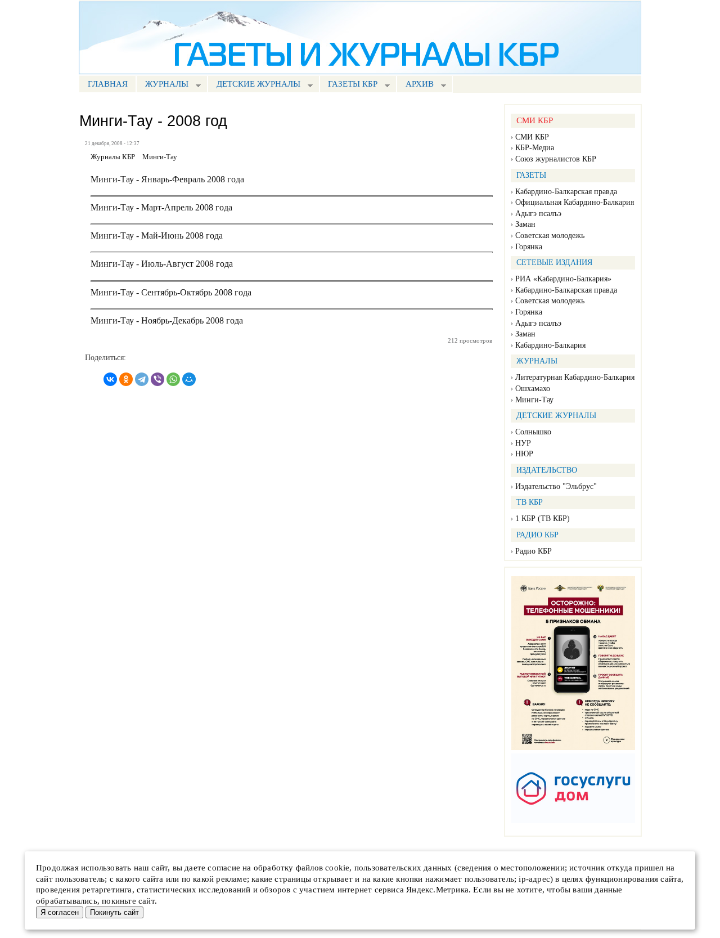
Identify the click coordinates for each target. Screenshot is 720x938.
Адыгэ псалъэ (538, 213)
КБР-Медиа (534, 147)
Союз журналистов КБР (555, 159)
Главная (108, 83)
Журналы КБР (113, 157)
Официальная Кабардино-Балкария (574, 202)
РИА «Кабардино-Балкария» (563, 279)
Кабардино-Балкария (550, 345)
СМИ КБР (532, 137)
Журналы (162, 85)
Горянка (528, 247)
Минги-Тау (534, 400)
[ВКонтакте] (110, 379)
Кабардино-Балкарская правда (566, 191)
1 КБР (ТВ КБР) (542, 518)
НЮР (524, 454)
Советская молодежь (549, 235)
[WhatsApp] (173, 379)
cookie (337, 867)
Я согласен (59, 912)
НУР (523, 443)
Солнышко (533, 432)
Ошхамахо (532, 388)
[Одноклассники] (126, 379)
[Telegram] (141, 379)
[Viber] (157, 379)
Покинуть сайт (114, 912)
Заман (525, 224)
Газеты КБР (349, 85)
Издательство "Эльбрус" (556, 486)
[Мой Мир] (189, 379)
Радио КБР (533, 551)
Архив (415, 85)
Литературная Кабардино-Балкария (574, 377)
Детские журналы (254, 85)
